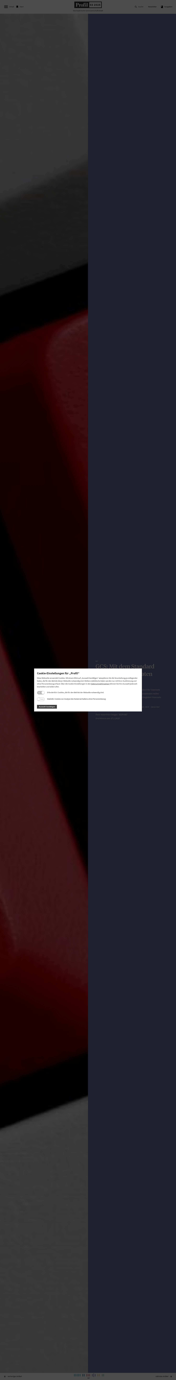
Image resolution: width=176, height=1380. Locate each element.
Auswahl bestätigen (47, 707)
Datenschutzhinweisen (100, 684)
